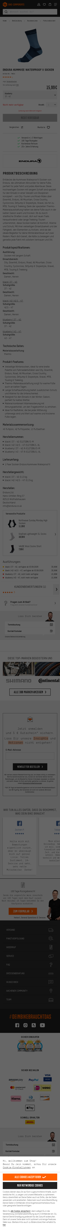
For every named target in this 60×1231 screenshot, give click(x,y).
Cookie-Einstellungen (17, 1167)
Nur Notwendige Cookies (30, 1185)
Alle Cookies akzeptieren (28, 1177)
